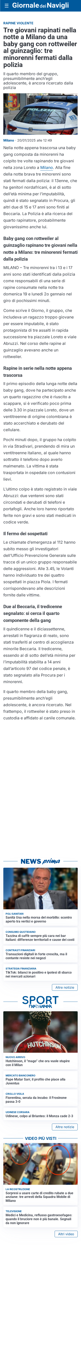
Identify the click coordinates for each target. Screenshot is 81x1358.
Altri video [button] (66, 1234)
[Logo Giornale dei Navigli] (40, 5)
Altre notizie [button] (64, 987)
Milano (46, 167)
